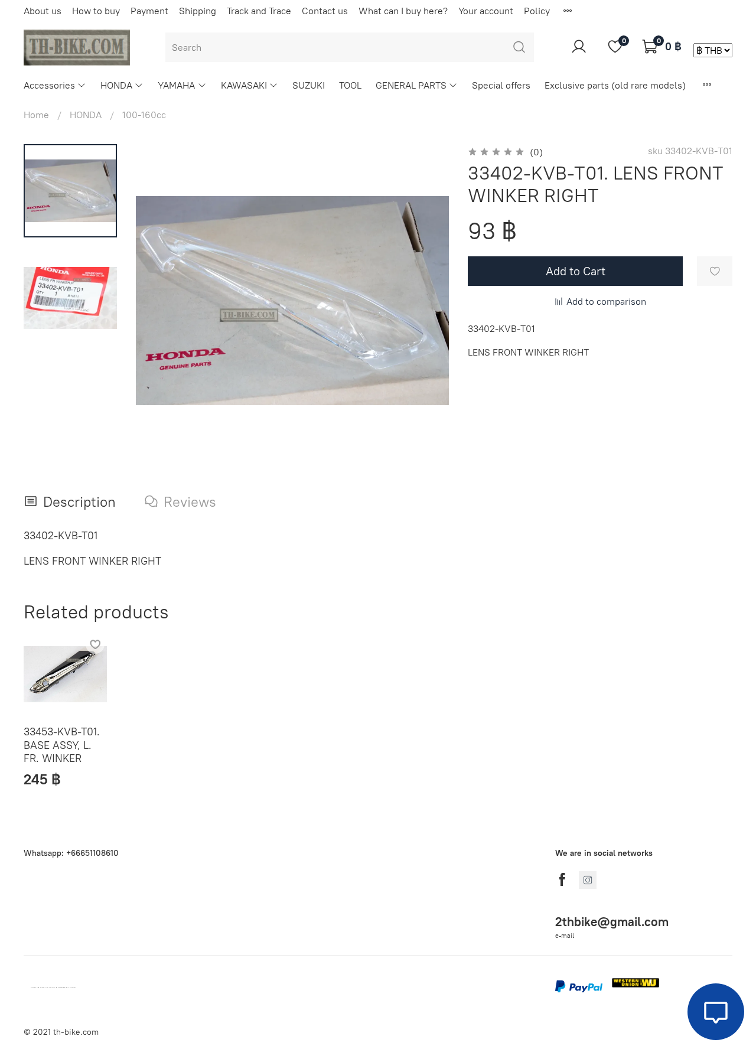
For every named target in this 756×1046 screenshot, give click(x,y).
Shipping (197, 11)
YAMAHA (176, 85)
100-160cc (144, 114)
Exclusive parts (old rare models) (615, 85)
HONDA (116, 85)
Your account (485, 11)
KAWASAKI (244, 85)
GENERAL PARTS (411, 85)
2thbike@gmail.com (612, 922)
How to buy (96, 11)
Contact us (325, 11)
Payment (149, 11)
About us (42, 11)
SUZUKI (308, 85)
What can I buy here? (403, 11)
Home (36, 114)
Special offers (501, 85)
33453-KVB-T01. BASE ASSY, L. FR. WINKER (62, 745)
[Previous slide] (159, 300)
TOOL (350, 85)
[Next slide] (425, 300)
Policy (537, 11)
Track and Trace (259, 11)
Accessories (49, 85)
